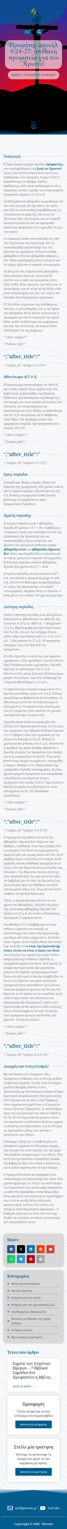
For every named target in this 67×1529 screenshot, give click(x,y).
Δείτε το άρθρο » (23, 1386)
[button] (11, 1249)
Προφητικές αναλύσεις (40, 74)
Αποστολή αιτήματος (33, 1424)
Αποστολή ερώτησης (33, 1472)
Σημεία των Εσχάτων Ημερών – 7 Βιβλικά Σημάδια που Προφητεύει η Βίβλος (32, 1370)
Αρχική (16, 74)
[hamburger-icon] (27, 32)
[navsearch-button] (39, 32)
